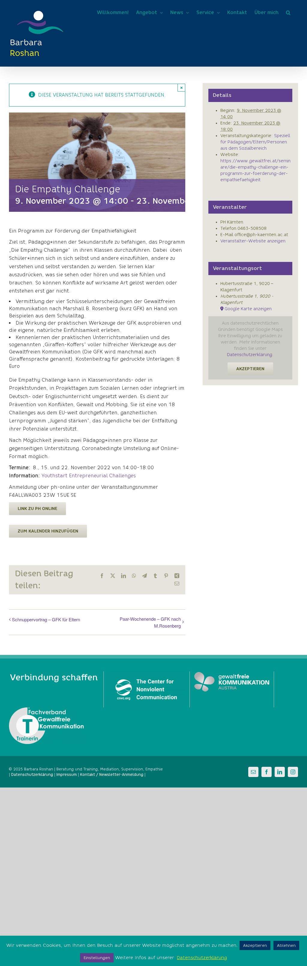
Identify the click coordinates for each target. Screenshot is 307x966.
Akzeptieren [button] (255, 945)
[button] (288, 12)
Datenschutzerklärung (249, 354)
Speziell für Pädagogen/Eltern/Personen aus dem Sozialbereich (255, 142)
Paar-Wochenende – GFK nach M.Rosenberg (150, 622)
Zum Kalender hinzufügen (48, 531)
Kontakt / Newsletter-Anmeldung (111, 774)
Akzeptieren (250, 368)
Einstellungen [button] (97, 958)
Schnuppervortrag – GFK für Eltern (46, 619)
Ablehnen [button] (286, 945)
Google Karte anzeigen (248, 308)
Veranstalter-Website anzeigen (252, 241)
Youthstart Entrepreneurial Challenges (88, 475)
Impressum (66, 774)
